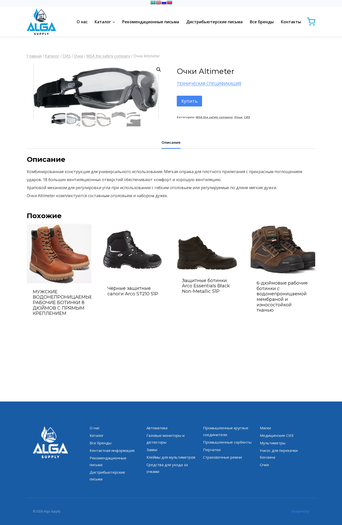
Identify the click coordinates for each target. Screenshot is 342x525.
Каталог (97, 435)
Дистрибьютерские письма (214, 22)
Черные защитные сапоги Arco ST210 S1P (132, 291)
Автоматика (156, 427)
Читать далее (134, 307)
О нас (82, 22)
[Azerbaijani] (169, 3)
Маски (265, 427)
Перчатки (212, 449)
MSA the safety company (214, 117)
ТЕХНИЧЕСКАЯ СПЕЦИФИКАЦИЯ (209, 83)
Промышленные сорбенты (227, 442)
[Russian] (163, 3)
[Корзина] (311, 22)
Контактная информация (112, 450)
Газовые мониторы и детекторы (165, 439)
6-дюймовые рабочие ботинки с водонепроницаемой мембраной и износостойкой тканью (282, 296)
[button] (158, 69)
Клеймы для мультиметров (170, 457)
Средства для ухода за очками (167, 468)
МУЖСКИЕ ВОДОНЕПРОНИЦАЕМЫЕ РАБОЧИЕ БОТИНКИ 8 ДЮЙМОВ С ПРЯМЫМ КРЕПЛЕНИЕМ (63, 302)
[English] (158, 3)
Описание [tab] (171, 142)
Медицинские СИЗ (276, 435)
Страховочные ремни (222, 457)
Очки (238, 117)
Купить (189, 101)
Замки (151, 449)
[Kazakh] (152, 3)
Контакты (291, 22)
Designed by (300, 511)
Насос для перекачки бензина (279, 454)
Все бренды (262, 22)
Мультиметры (272, 442)
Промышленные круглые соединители (225, 431)
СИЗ (247, 117)
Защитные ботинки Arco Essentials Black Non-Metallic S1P (206, 286)
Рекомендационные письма (150, 22)
